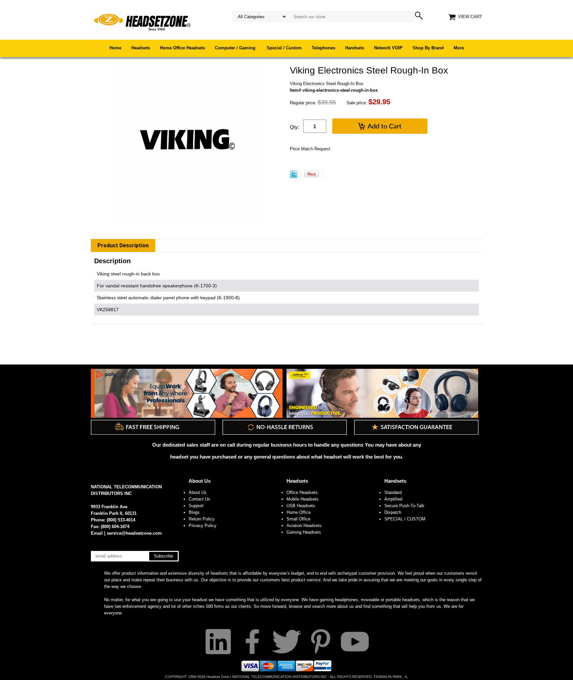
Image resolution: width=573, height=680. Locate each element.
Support (196, 505)
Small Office (298, 518)
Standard (393, 492)
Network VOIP (388, 47)
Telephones (323, 47)
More (459, 47)
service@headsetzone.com (134, 533)
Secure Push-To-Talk (404, 505)
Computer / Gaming (236, 47)
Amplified (393, 499)
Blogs (194, 512)
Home (115, 47)
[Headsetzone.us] (142, 21)
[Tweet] (293, 176)
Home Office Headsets (182, 47)
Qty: (294, 127)
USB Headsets (300, 505)
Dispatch (392, 512)
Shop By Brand (428, 47)
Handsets (354, 47)
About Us (200, 481)
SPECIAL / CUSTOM (404, 518)
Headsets (140, 47)
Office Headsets (302, 492)
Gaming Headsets (303, 532)
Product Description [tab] (123, 245)
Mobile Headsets (302, 499)
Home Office (298, 512)
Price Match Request (310, 148)
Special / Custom (284, 47)
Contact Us (199, 499)
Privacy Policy (203, 525)
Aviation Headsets (304, 525)
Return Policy (202, 518)
